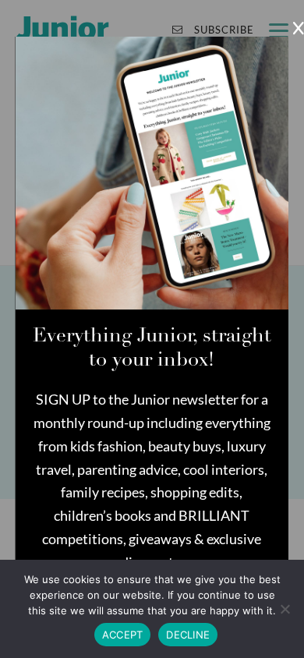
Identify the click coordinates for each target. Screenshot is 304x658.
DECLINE (188, 634)
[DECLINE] (284, 609)
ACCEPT (122, 634)
